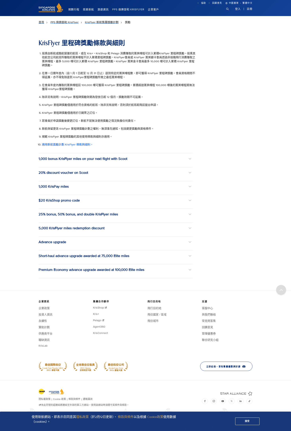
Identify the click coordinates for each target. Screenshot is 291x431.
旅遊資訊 (103, 9)
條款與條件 (126, 417)
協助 (203, 3)
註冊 (249, 9)
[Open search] (229, 12)
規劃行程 (73, 9)
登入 (238, 9)
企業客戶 (153, 9)
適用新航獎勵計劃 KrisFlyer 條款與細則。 (67, 144)
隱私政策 (82, 417)
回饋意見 (217, 3)
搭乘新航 (88, 9)
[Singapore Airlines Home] (51, 11)
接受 (247, 421)
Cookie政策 (155, 417)
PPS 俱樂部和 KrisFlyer (128, 9)
